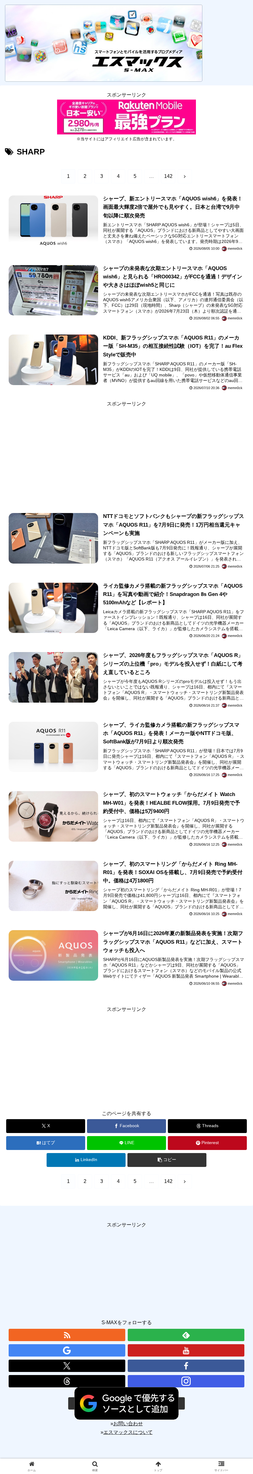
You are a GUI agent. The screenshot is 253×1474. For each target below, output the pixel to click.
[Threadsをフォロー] (67, 1381)
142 (168, 176)
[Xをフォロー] (67, 1366)
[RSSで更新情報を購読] (67, 1335)
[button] (166, 1160)
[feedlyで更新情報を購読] (186, 1335)
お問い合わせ (128, 1423)
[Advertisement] (126, 452)
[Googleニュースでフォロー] (67, 1350)
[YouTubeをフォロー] (186, 1350)
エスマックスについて (128, 1432)
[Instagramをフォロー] (186, 1381)
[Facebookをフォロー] (186, 1366)
